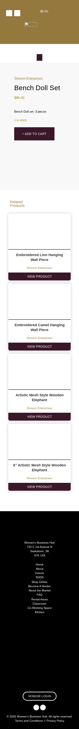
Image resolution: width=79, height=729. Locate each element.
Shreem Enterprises (28, 78)
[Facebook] (9, 13)
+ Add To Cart (34, 134)
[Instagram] (17, 13)
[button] (39, 57)
